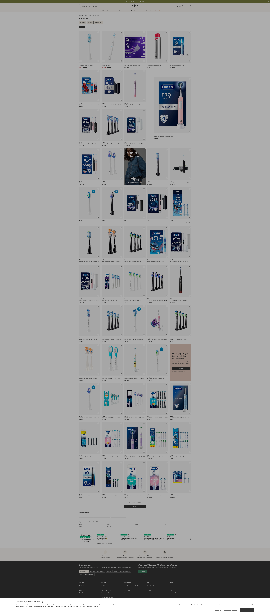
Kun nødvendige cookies (230, 610)
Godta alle (247, 610)
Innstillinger (218, 610)
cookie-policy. (96, 606)
